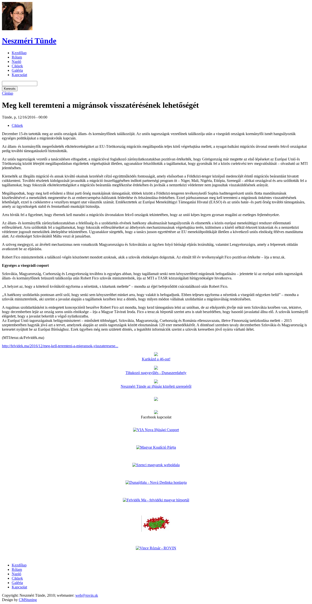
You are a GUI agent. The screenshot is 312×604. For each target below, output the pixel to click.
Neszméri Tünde (29, 40)
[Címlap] (17, 29)
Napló (16, 61)
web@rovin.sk (86, 595)
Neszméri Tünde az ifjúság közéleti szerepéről (156, 386)
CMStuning (28, 600)
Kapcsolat (19, 75)
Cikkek (17, 66)
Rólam (17, 57)
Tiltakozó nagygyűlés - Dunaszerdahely (156, 373)
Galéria (17, 70)
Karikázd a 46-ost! (156, 359)
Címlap (7, 93)
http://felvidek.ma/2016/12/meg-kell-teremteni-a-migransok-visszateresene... (60, 346)
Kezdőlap (19, 53)
